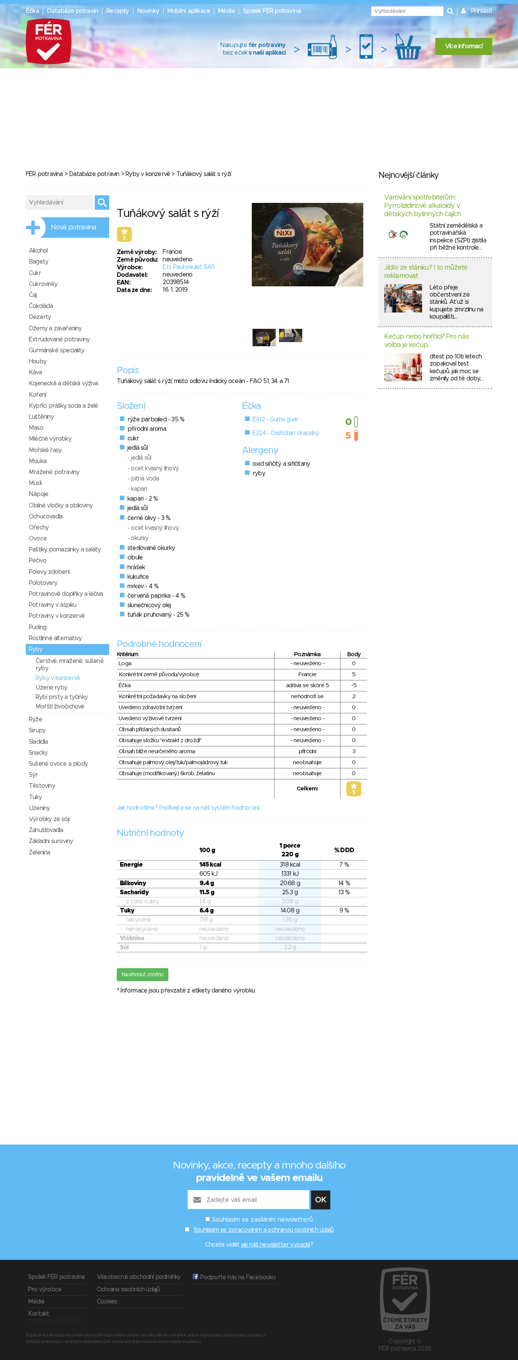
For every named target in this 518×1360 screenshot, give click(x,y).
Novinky (148, 11)
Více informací (463, 46)
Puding (37, 627)
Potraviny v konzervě (57, 616)
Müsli (35, 483)
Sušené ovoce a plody (58, 764)
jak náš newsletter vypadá (275, 1245)
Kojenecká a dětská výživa (63, 383)
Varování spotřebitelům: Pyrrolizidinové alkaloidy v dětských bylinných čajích (422, 205)
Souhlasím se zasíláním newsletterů (262, 1220)
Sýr (33, 775)
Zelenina (39, 853)
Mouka (37, 461)
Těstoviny (42, 786)
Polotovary (43, 583)
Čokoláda (41, 306)
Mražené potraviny (54, 472)
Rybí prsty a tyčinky (62, 697)
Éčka (32, 11)
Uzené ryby (51, 688)
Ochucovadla (46, 517)
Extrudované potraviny (59, 339)
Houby (37, 361)
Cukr (35, 273)
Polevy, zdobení (49, 572)
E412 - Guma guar (275, 419)
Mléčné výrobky (50, 439)
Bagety (38, 262)
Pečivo (37, 561)
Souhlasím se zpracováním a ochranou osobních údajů (263, 1230)
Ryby (35, 649)
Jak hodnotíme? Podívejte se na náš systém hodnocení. (188, 808)
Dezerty (40, 317)
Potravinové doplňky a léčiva (66, 594)
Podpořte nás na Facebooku (236, 1277)
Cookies (107, 1302)
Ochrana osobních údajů (128, 1289)
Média (226, 11)
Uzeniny (39, 808)
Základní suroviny (51, 841)
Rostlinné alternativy (55, 638)
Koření (37, 395)
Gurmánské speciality (56, 350)
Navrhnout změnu (142, 974)
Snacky (38, 753)
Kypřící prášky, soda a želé (63, 406)
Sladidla (38, 742)
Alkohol (38, 251)
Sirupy (37, 730)
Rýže (35, 719)
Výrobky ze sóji (49, 819)
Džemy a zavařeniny (55, 328)
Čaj (33, 295)
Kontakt (38, 1314)
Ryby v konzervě (148, 174)
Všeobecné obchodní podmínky (139, 1277)
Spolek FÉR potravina (272, 11)
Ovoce (38, 539)
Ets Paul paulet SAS (189, 267)
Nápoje (38, 494)
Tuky (35, 797)
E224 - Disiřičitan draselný (286, 433)
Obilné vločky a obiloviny (61, 506)
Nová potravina (73, 227)
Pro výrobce (44, 1289)
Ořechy (39, 528)
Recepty (117, 11)
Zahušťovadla (46, 830)
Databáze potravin (72, 11)
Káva (35, 372)
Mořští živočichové (60, 707)
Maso (36, 428)
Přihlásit (481, 11)
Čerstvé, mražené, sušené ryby (70, 664)
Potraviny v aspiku (53, 605)
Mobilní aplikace (188, 11)
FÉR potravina (44, 174)
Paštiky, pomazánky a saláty (64, 550)
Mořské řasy (45, 450)
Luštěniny (41, 417)
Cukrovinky (43, 284)
